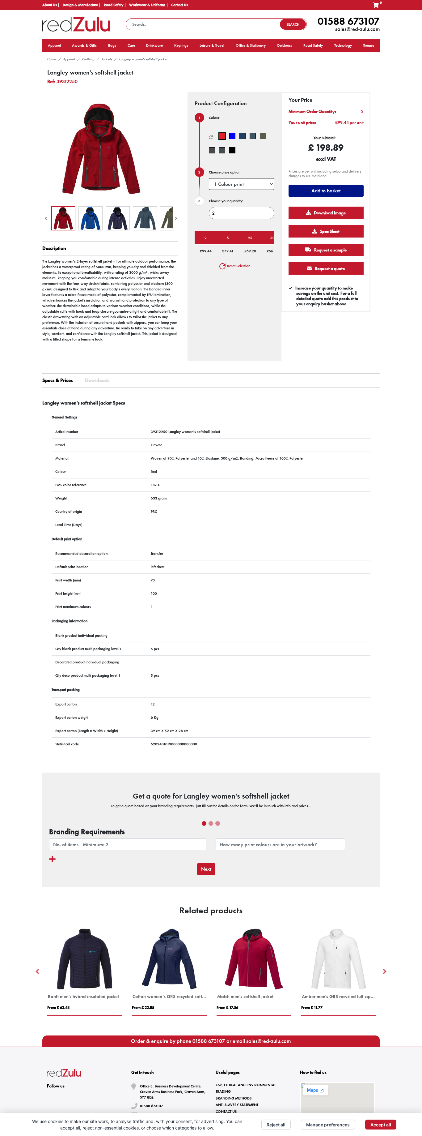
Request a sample (330, 250)
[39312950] (223, 150)
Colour (214, 117)
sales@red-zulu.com (357, 29)
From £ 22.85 (143, 1007)
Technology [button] (343, 45)
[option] (84, 972)
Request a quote (329, 268)
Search (292, 24)
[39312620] (264, 136)
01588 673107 (349, 21)
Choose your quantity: (226, 201)
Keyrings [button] (181, 45)
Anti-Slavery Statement (237, 1104)
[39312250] (223, 136)
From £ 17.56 (227, 1007)
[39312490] (243, 136)
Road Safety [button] (313, 45)
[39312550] (254, 136)
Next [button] (384, 972)
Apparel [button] (54, 45)
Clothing (88, 59)
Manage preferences (328, 1124)
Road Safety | (115, 4)
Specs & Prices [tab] (57, 380)
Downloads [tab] (97, 380)
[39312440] (233, 136)
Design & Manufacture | (82, 4)
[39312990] (233, 150)
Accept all (380, 1124)
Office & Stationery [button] (251, 45)
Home (51, 59)
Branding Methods (233, 1098)
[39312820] (213, 150)
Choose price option (224, 172)
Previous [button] (38, 972)
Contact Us (179, 4)
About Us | (51, 4)
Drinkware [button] (154, 45)
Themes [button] (368, 45)
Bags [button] (112, 45)
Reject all (276, 1124)
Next (206, 869)
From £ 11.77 (312, 1007)
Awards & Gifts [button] (84, 45)
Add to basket (325, 190)
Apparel (69, 59)
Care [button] (131, 45)
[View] (63, 218)
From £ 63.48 (58, 1007)
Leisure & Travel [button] (212, 45)
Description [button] (54, 248)
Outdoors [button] (284, 45)
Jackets (106, 59)
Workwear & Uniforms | (148, 4)
